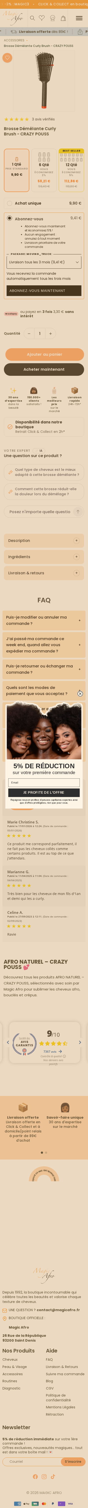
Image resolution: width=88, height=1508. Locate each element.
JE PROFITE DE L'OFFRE (43, 792)
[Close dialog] (80, 693)
